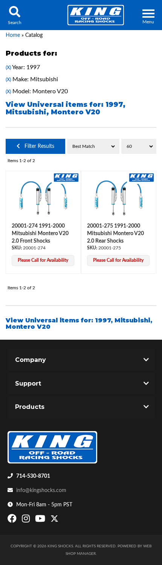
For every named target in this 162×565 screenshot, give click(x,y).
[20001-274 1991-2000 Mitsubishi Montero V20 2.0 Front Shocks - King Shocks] (66, 177)
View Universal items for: (65, 108)
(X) (8, 67)
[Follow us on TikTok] (62, 520)
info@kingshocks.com (41, 490)
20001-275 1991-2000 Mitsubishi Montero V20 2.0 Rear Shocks (115, 233)
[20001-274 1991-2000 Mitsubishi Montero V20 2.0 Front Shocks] (43, 198)
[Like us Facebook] (13, 520)
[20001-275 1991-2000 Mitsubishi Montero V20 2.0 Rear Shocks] (118, 198)
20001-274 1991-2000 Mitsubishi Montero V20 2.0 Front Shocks (40, 233)
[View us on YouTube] (41, 520)
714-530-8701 (33, 476)
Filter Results (37, 146)
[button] (14, 15)
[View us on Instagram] (27, 520)
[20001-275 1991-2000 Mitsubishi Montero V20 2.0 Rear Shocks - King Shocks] (141, 177)
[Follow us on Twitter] (54, 520)
